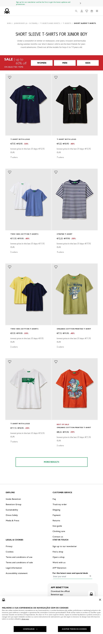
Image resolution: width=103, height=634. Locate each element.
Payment (57, 515)
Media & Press (12, 520)
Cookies (10, 551)
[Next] (80, 3)
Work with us (59, 562)
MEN (64, 63)
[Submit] (90, 576)
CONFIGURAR (29, 629)
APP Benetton (59, 568)
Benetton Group (13, 504)
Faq (54, 499)
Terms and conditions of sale (19, 562)
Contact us (58, 536)
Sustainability (12, 509)
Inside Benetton (13, 499)
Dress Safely (12, 515)
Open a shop (59, 557)
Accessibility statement (17, 573)
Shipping (56, 509)
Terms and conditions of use (19, 557)
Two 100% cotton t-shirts (24, 234)
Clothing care (59, 531)
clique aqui (25, 619)
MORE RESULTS (51, 462)
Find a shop (58, 551)
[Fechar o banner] (100, 600)
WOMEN (41, 63)
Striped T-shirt (64, 234)
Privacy (9, 546)
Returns (56, 520)
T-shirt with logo (20, 139)
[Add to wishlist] (9, 77)
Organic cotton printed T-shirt (74, 329)
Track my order (60, 504)
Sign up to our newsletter (65, 546)
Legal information (14, 568)
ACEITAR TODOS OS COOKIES (74, 629)
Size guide (57, 526)
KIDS (87, 63)
